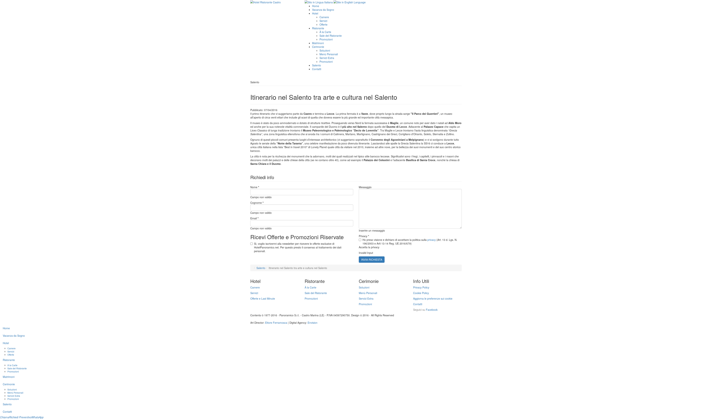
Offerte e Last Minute (262, 298)
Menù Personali (328, 54)
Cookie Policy (421, 293)
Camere (324, 17)
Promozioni (326, 39)
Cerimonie (318, 47)
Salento (316, 65)
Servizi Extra (326, 58)
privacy (431, 240)
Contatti (316, 69)
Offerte (323, 24)
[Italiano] (319, 2)
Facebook (432, 309)
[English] (350, 2)
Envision (312, 322)
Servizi (323, 21)
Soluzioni (324, 50)
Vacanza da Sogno (323, 9)
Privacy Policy (421, 287)
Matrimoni (318, 43)
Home (315, 6)
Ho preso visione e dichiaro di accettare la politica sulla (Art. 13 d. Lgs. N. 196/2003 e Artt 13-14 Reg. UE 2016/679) (409, 241)
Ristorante (318, 28)
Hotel (315, 13)
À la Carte (325, 32)
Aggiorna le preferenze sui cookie (432, 298)
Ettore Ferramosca (276, 322)
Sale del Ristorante (330, 35)
